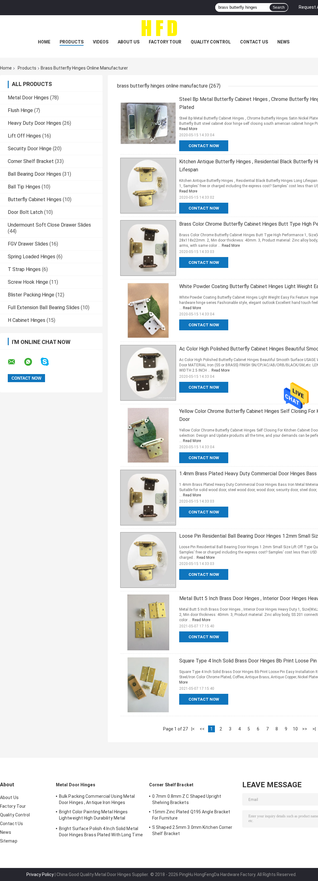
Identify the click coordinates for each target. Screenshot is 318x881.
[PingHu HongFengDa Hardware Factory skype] (49, 362)
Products (72, 41)
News (283, 41)
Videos (100, 41)
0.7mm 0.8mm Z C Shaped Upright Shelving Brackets (186, 799)
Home (44, 41)
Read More (188, 129)
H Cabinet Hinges (26, 320)
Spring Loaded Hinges (31, 257)
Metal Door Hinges (28, 98)
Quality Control (211, 41)
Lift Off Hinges (24, 136)
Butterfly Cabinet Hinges (34, 199)
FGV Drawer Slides (28, 244)
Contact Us (254, 41)
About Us (128, 41)
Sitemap (8, 840)
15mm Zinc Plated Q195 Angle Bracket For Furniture (191, 814)
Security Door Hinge (30, 148)
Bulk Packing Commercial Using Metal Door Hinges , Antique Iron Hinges (97, 799)
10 (295, 728)
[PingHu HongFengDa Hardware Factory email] (15, 362)
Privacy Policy (40, 874)
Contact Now (204, 145)
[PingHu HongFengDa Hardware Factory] (159, 27)
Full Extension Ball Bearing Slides (44, 307)
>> (304, 728)
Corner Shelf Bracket (31, 161)
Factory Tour (165, 41)
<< (202, 728)
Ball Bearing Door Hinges (34, 174)
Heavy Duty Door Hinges (34, 123)
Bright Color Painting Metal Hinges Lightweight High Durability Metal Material (93, 815)
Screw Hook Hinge (28, 282)
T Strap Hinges (24, 269)
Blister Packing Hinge (31, 295)
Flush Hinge (20, 110)
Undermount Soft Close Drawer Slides (49, 225)
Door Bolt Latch (25, 212)
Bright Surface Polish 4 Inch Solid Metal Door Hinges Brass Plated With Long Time (101, 831)
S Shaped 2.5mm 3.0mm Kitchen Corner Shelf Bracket (192, 830)
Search (279, 7)
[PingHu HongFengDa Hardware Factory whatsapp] (32, 362)
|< (193, 728)
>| (314, 728)
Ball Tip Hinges (24, 187)
